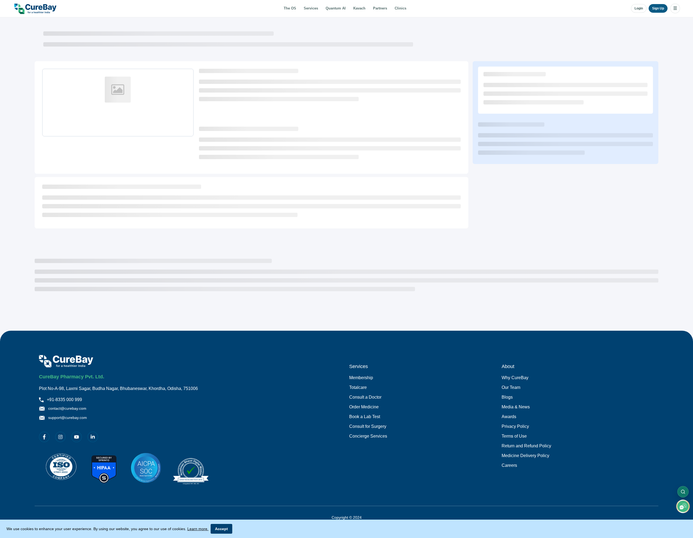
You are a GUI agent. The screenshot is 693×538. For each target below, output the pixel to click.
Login (639, 8)
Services (311, 8)
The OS (290, 8)
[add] (683, 506)
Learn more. (197, 529)
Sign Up (658, 8)
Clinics (400, 8)
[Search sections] (683, 491)
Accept (221, 529)
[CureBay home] (36, 8)
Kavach (359, 8)
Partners (380, 8)
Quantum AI (336, 8)
